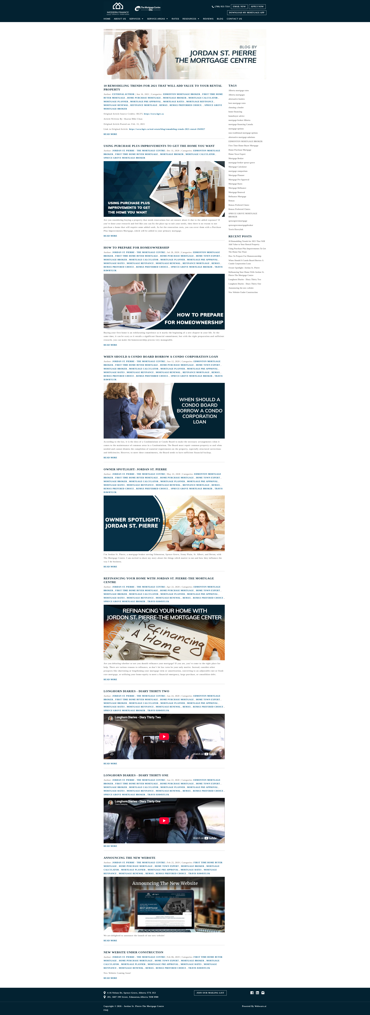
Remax (163, 105)
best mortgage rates (237, 103)
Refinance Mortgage (143, 105)
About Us (120, 18)
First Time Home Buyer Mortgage (136, 154)
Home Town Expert (208, 256)
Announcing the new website (130, 857)
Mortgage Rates (173, 102)
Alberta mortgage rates (239, 90)
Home (107, 18)
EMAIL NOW (239, 6)
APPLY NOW (257, 6)
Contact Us (234, 18)
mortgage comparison (238, 171)
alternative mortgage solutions (242, 137)
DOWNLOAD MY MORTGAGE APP (246, 13)
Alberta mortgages (237, 95)
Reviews (208, 18)
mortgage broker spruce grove (242, 163)
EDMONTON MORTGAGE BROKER (181, 94)
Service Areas (156, 18)
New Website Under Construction (133, 952)
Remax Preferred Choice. (186, 105)
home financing (235, 112)
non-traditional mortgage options (243, 133)
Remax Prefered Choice (119, 267)
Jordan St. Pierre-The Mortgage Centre (144, 1006)
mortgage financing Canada (241, 124)
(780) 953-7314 (222, 6)
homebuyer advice (236, 116)
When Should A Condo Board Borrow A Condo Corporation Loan (161, 356)
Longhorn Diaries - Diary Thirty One (136, 775)
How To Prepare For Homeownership (136, 247)
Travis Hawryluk (158, 601)
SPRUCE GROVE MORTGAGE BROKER (124, 158)
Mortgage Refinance (199, 102)
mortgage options (236, 129)
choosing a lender (236, 107)
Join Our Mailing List (210, 993)
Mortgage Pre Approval (145, 102)
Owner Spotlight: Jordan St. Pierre (135, 469)
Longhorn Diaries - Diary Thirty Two (136, 691)
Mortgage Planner (116, 102)
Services (134, 18)
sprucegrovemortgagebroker (241, 225)
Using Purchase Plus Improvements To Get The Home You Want (159, 145)
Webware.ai (260, 1006)
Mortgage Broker (174, 98)
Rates (175, 18)
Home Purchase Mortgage (144, 98)
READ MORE (110, 134)
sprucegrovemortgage (238, 221)
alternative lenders (237, 99)
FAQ (106, 1010)
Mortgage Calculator (203, 98)
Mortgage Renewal (116, 105)
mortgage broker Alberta (239, 120)
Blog (220, 18)
